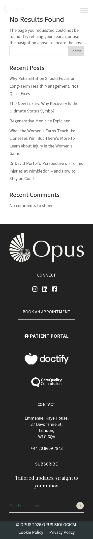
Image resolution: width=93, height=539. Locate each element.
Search (76, 51)
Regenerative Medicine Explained (39, 121)
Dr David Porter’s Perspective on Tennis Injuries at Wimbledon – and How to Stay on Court (46, 171)
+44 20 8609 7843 (77, 13)
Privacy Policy (62, 532)
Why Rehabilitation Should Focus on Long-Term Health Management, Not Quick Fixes (43, 86)
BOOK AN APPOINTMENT (46, 312)
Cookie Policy (30, 532)
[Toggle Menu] (84, 10)
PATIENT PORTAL (49, 336)
